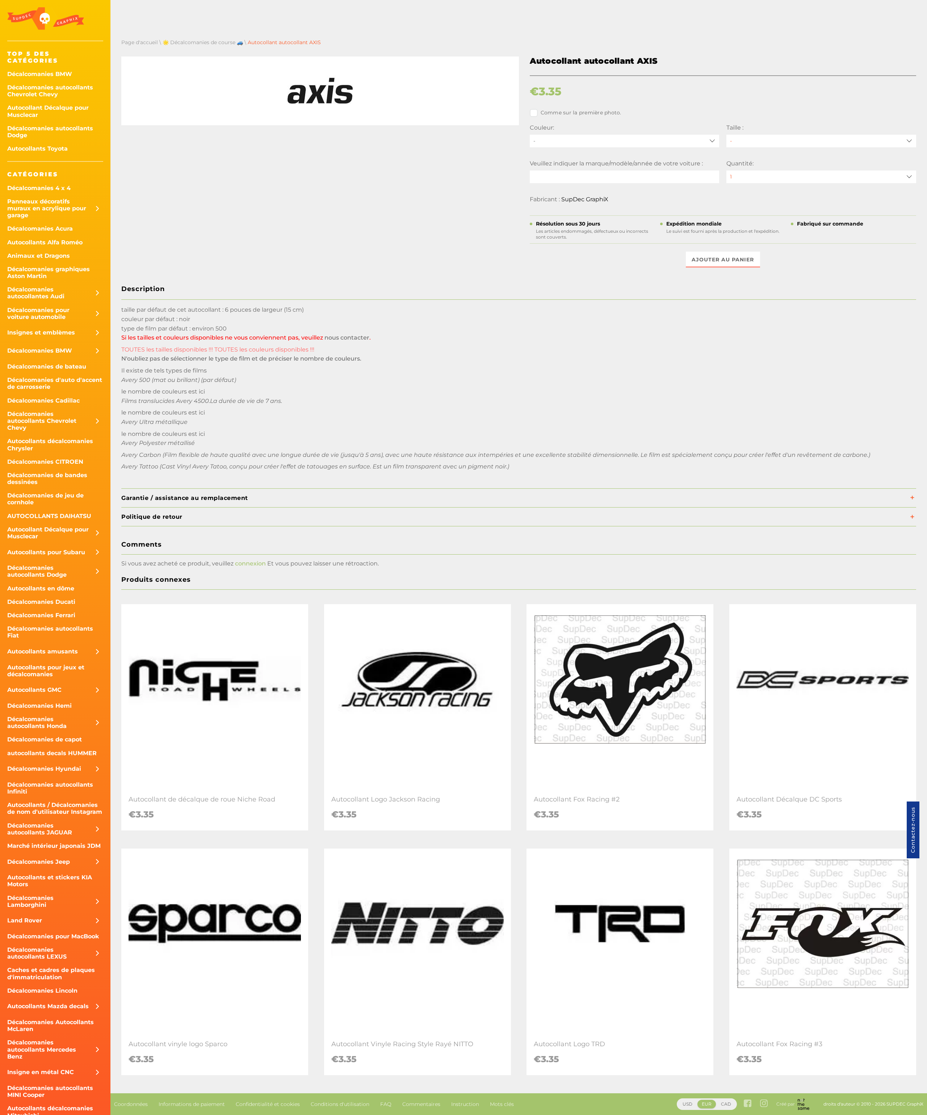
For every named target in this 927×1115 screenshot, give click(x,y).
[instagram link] (764, 1103)
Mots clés (502, 1104)
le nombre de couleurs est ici (163, 391)
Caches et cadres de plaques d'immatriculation (51, 973)
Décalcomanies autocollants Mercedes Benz (41, 1049)
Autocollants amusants (42, 651)
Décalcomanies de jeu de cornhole (45, 499)
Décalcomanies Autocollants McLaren (50, 1025)
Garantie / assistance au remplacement (184, 498)
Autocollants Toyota (37, 148)
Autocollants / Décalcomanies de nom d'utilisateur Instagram (54, 808)
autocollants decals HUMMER (52, 753)
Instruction (465, 1104)
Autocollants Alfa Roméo (45, 242)
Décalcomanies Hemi (39, 705)
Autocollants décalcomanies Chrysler (50, 444)
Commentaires (421, 1104)
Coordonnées (131, 1104)
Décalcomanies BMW (39, 74)
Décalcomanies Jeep (38, 861)
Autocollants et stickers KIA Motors (49, 881)
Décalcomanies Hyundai (44, 768)
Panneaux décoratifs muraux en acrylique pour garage (46, 208)
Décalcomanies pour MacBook (53, 936)
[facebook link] (747, 1103)
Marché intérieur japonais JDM (54, 845)
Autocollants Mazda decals (48, 1006)
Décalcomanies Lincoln (42, 990)
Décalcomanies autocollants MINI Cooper (50, 1091)
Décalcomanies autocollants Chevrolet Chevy (50, 91)
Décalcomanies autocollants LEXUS (37, 953)
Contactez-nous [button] (913, 830)
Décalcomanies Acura (40, 228)
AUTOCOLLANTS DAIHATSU (49, 516)
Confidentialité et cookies (268, 1104)
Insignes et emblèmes (41, 332)
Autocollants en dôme (40, 588)
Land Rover (24, 920)
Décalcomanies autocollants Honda (37, 722)
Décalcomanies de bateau (46, 366)
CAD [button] (726, 1104)
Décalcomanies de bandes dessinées (47, 478)
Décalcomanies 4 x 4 (39, 188)
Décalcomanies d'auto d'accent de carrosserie (54, 383)
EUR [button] (707, 1104)
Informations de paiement (192, 1104)
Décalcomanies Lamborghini (30, 901)
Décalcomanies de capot (44, 739)
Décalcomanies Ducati (41, 601)
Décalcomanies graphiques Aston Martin (48, 272)
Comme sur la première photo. (581, 112)
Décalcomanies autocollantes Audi (35, 293)
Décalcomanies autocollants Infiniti (50, 788)
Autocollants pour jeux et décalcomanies (45, 671)
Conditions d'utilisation (340, 1104)
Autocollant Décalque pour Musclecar (48, 111)
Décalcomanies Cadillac (43, 400)
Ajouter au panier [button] (723, 259)
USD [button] (687, 1104)
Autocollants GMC (34, 689)
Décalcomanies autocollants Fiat (50, 632)
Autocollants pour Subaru (46, 552)
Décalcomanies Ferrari (41, 615)
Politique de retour (152, 516)
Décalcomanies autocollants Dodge (50, 132)
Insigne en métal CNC (40, 1072)
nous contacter (346, 337)
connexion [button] (250, 563)
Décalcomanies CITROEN (45, 461)
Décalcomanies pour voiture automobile (38, 313)
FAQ (385, 1104)
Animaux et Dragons (38, 255)
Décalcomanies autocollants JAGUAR (39, 829)
